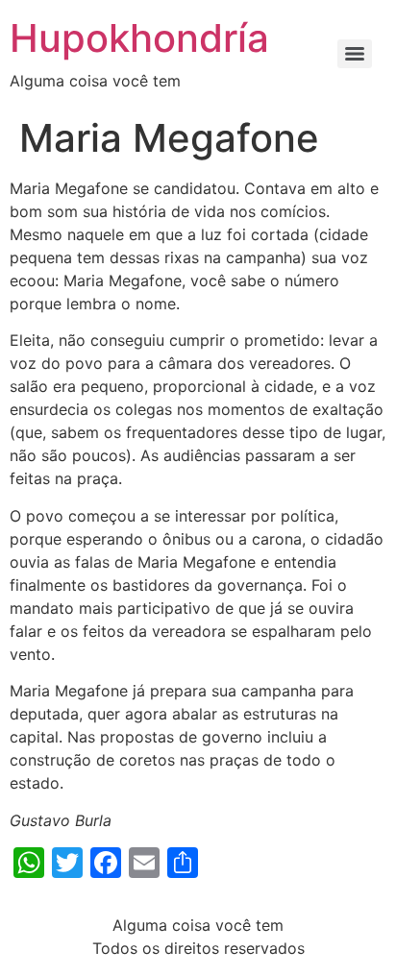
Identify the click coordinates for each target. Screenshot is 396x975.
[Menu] (354, 53)
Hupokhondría (139, 37)
